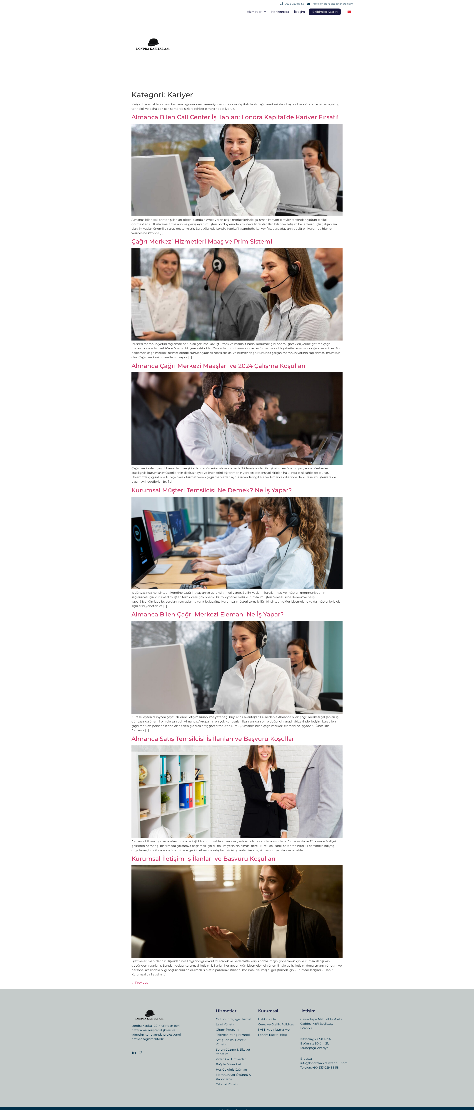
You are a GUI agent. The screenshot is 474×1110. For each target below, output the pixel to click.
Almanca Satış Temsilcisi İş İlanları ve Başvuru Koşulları (213, 738)
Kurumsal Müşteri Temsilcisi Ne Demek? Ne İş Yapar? (211, 490)
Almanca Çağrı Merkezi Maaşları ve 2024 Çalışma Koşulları (218, 365)
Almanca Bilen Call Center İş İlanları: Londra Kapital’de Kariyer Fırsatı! (235, 117)
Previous (139, 982)
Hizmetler (254, 12)
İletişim (299, 12)
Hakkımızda (280, 12)
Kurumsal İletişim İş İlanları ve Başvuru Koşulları (203, 858)
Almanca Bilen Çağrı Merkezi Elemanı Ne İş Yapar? (207, 614)
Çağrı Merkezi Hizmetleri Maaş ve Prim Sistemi (202, 241)
